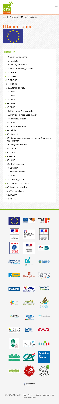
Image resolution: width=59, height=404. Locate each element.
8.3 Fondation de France (17, 183)
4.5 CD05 (10, 107)
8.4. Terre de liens (15, 191)
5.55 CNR (10, 160)
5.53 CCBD (11, 152)
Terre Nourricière (29, 397)
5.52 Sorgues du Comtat (17, 144)
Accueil (5, 17)
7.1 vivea (10, 175)
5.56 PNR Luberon (15, 163)
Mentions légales (34, 395)
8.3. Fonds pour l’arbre (17, 187)
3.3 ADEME (11, 80)
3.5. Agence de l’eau (15, 87)
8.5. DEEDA (11, 194)
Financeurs (14, 17)
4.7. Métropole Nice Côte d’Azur (21, 114)
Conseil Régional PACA (16, 64)
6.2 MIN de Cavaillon (16, 171)
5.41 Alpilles (12, 130)
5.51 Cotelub (12, 134)
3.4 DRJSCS (11, 83)
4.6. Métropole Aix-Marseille (19, 111)
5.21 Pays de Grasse (16, 126)
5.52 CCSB (11, 148)
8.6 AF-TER (11, 198)
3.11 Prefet (11, 72)
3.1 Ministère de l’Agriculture (19, 68)
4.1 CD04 (10, 91)
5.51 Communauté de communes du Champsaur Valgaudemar (28, 139)
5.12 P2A (10, 122)
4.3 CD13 (10, 99)
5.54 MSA (10, 156)
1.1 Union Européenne (16, 56)
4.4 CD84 (10, 103)
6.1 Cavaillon (12, 167)
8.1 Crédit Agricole (15, 179)
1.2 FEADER (12, 60)
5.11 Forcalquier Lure (16, 118)
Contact (23, 395)
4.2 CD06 (10, 95)
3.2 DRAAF (11, 76)
